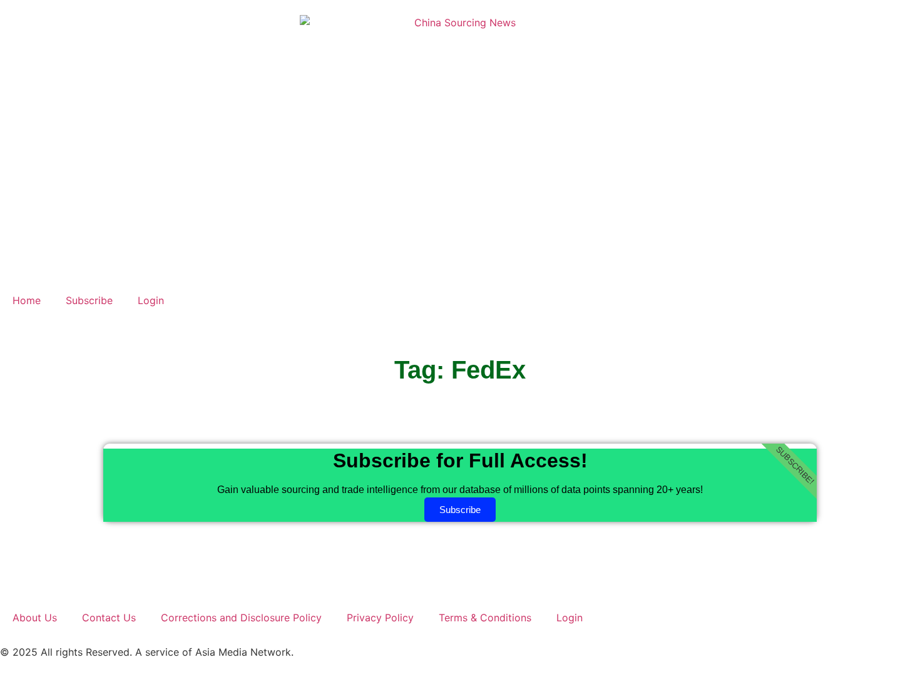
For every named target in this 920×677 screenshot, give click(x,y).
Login (151, 300)
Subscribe (89, 300)
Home (27, 300)
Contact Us (109, 617)
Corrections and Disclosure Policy (241, 617)
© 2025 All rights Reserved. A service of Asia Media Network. (147, 652)
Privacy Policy (380, 617)
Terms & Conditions (485, 617)
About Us (35, 617)
